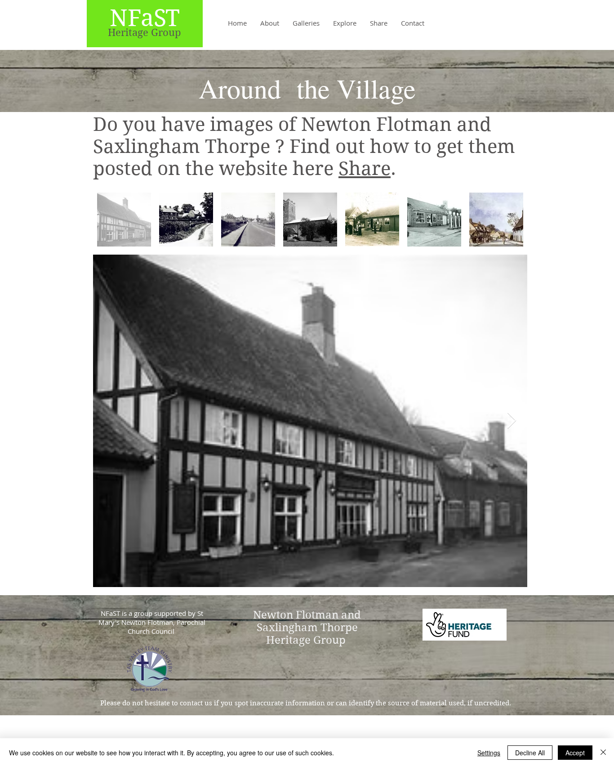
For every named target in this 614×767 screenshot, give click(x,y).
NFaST (145, 18)
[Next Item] (512, 421)
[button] (306, 23)
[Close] (603, 752)
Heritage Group (144, 32)
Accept (575, 752)
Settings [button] (488, 752)
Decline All (530, 752)
